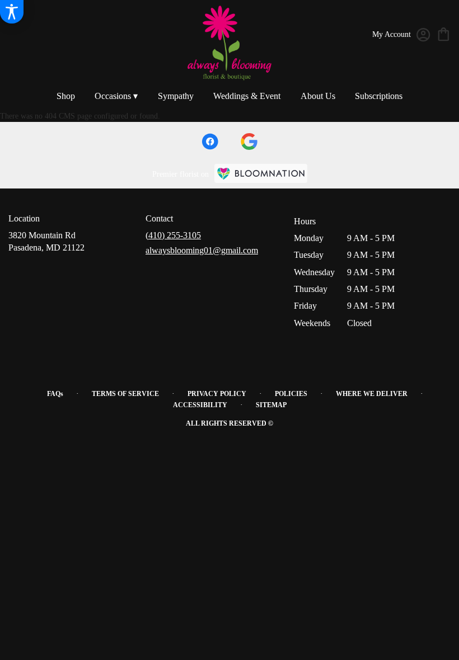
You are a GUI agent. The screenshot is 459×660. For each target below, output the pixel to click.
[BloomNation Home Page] (260, 173)
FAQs (55, 394)
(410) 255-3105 (173, 235)
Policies (291, 394)
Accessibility (200, 405)
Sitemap (271, 405)
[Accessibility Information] (12, 11)
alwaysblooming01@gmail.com (202, 250)
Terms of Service (125, 394)
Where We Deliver (372, 394)
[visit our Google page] (249, 141)
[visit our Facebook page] (210, 141)
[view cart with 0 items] (444, 33)
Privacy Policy (217, 394)
